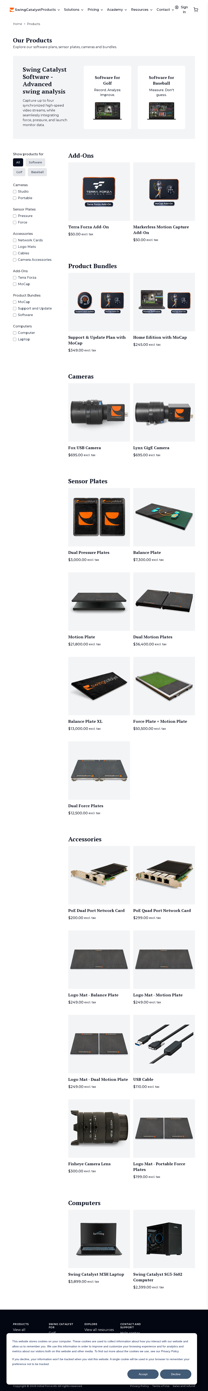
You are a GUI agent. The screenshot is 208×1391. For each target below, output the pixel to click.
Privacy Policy (139, 1386)
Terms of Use (160, 1386)
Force (22, 222)
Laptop (24, 339)
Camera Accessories (35, 260)
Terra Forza (27, 277)
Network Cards (30, 240)
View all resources (99, 1330)
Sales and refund (184, 1386)
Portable (25, 198)
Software (25, 315)
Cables (23, 253)
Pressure (25, 216)
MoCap (24, 284)
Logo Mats (27, 247)
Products (33, 24)
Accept (143, 1374)
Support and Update (35, 308)
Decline (176, 1374)
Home (17, 24)
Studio (23, 191)
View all (19, 1330)
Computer (26, 333)
